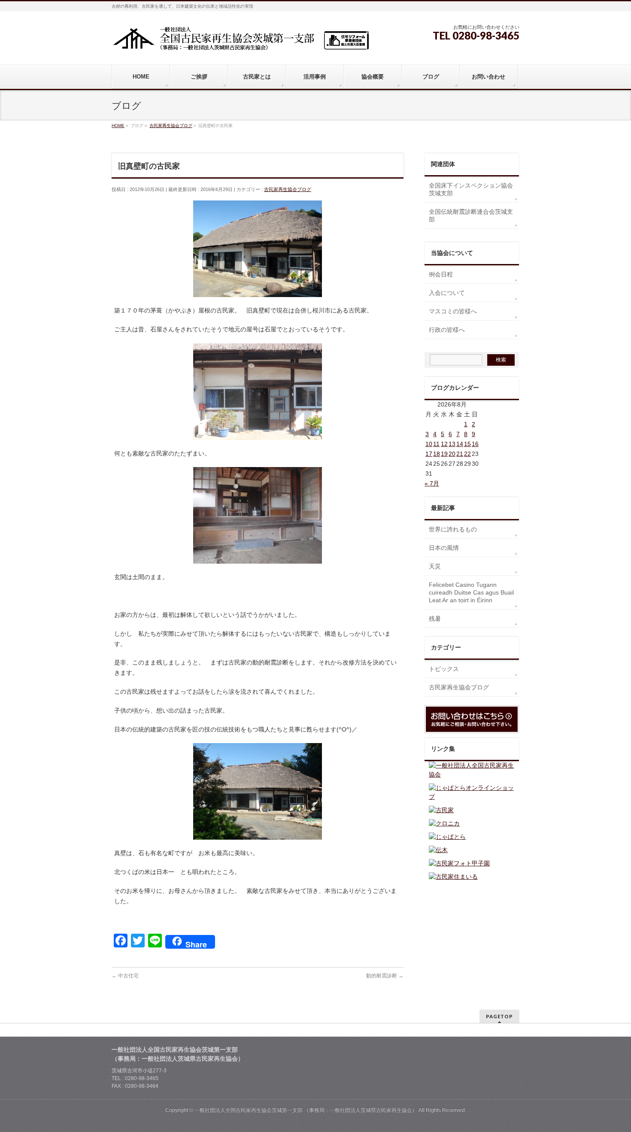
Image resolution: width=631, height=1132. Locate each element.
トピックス (444, 668)
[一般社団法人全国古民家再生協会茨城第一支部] (240, 41)
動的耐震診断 (384, 976)
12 (444, 443)
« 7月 (432, 483)
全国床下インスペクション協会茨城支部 (471, 189)
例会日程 (441, 274)
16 (475, 443)
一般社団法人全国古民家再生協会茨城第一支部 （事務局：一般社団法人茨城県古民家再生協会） (305, 1110)
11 (436, 443)
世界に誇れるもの (453, 529)
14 (459, 443)
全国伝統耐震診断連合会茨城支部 (471, 215)
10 (428, 443)
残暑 (435, 618)
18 (436, 453)
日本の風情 (444, 547)
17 (428, 453)
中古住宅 (125, 976)
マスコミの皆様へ (453, 311)
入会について (447, 292)
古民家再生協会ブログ (287, 189)
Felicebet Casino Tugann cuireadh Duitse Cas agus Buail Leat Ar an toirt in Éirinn (471, 592)
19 (444, 453)
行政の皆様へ (447, 329)
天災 (435, 566)
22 (467, 453)
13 (452, 443)
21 (459, 453)
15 (467, 443)
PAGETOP (499, 1016)
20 (452, 453)
